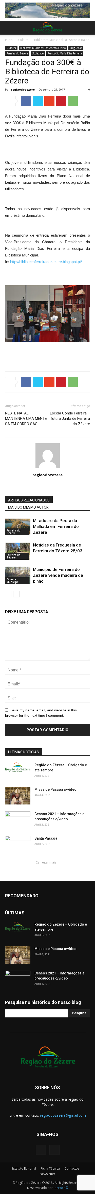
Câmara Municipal (13, 581)
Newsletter (47, 1174)
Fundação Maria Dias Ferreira (65, 53)
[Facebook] (41, 1150)
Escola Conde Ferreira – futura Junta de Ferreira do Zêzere (70, 418)
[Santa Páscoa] (17, 845)
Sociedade (38, 53)
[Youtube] (54, 1150)
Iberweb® (61, 1188)
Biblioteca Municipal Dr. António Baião (61, 40)
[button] (88, 28)
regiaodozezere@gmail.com (63, 1115)
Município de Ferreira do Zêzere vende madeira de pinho (58, 575)
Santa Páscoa (45, 838)
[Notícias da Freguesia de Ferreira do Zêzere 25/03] (17, 551)
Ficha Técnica (50, 1168)
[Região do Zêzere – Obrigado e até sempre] (17, 767)
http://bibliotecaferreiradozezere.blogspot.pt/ (46, 262)
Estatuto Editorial (24, 1168)
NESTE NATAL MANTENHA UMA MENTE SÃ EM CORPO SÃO (26, 418)
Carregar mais (46, 862)
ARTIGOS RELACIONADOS (29, 500)
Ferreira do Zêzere (17, 53)
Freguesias (76, 48)
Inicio (9, 40)
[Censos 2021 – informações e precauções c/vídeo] (17, 820)
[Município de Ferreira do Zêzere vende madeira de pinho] (17, 575)
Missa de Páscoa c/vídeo (55, 789)
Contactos (72, 1168)
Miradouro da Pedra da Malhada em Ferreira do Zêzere (56, 526)
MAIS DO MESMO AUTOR (28, 507)
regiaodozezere (23, 89)
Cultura (23, 40)
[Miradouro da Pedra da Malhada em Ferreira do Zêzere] (17, 526)
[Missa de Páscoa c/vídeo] (17, 795)
